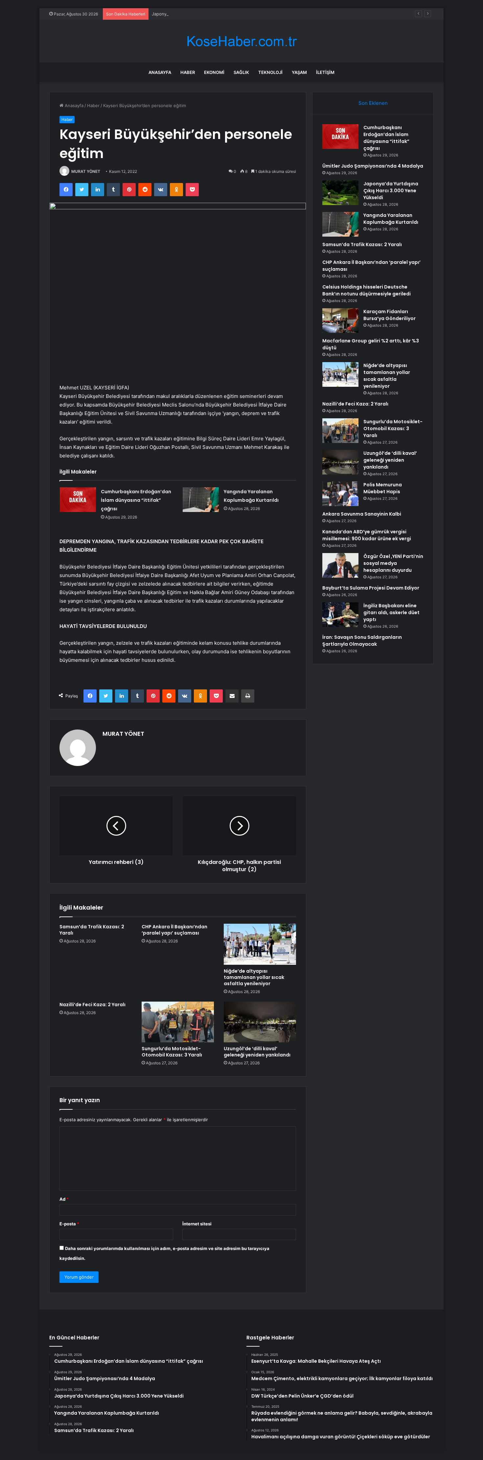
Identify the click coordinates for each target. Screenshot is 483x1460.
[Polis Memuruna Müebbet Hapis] (340, 493)
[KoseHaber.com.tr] (241, 41)
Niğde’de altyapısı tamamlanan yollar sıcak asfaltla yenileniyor (254, 977)
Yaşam (299, 72)
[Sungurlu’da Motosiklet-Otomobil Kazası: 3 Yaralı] (178, 1022)
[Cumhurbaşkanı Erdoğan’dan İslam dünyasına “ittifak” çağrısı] (78, 499)
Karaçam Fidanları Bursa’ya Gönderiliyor (389, 315)
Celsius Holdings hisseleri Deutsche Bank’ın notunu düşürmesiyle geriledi (366, 290)
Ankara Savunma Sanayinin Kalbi (361, 514)
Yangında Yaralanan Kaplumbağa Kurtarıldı (390, 218)
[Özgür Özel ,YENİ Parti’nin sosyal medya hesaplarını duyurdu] (340, 565)
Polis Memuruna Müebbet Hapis (382, 488)
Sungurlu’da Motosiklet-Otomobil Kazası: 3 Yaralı (172, 1051)
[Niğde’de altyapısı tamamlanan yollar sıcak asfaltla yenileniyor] (260, 944)
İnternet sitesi (197, 1223)
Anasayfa (160, 72)
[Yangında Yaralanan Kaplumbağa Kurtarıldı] (201, 499)
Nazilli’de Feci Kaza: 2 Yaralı (92, 1004)
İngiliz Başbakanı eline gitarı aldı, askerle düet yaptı (391, 612)
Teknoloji (270, 72)
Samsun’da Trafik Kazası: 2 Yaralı (91, 929)
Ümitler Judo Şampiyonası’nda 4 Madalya (372, 166)
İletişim (325, 72)
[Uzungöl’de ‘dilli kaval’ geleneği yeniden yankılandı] (260, 1022)
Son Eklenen (373, 103)
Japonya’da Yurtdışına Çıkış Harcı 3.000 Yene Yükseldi (207, 13)
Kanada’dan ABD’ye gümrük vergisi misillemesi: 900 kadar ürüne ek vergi (366, 535)
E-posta (69, 1223)
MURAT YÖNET (85, 171)
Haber (187, 72)
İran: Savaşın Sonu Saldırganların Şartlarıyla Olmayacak (362, 640)
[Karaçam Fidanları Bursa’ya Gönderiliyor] (340, 320)
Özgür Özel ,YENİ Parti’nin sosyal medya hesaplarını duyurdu (393, 563)
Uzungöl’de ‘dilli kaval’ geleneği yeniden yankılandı (257, 1051)
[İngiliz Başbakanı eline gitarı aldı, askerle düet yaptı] (340, 614)
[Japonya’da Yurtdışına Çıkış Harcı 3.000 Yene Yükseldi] (340, 192)
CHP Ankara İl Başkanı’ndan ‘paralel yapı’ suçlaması (174, 929)
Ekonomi (214, 72)
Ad (64, 1199)
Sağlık (241, 72)
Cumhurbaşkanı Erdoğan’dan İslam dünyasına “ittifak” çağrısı (136, 500)
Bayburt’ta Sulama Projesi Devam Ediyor (370, 588)
